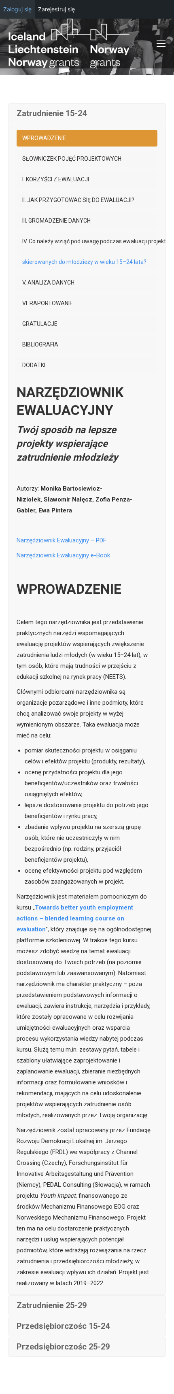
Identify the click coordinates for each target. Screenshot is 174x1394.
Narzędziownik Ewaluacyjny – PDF (61, 540)
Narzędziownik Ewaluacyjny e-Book (63, 555)
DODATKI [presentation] (33, 365)
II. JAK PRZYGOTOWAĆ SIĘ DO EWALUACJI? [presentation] (78, 200)
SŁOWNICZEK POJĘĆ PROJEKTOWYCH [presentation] (71, 158)
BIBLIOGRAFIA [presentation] (40, 344)
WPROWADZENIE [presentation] (44, 138)
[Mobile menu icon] (161, 44)
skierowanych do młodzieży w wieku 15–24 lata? (84, 262)
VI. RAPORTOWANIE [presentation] (47, 303)
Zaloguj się (17, 9)
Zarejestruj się (56, 9)
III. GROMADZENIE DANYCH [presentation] (56, 220)
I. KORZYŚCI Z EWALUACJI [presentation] (55, 179)
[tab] (87, 138)
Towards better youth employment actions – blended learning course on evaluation (75, 918)
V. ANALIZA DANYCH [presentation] (48, 282)
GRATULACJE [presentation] (39, 324)
